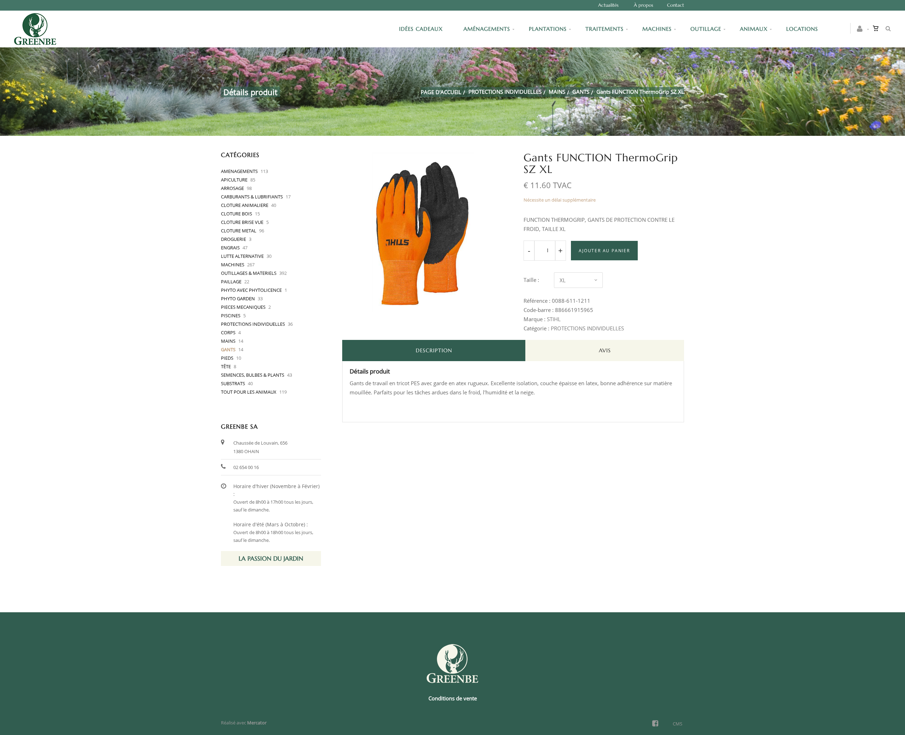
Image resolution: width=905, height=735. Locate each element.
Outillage (705, 28)
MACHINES (232, 264)
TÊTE (226, 366)
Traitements (604, 28)
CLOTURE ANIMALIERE (244, 205)
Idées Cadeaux (422, 28)
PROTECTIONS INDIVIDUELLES (505, 91)
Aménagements (486, 28)
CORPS (228, 332)
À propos (643, 5)
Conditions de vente (452, 698)
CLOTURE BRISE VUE (242, 222)
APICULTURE (234, 179)
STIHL (554, 319)
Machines (657, 28)
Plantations (548, 28)
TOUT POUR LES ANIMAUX (248, 392)
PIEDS (227, 358)
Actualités (608, 5)
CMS (677, 723)
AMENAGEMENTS (239, 171)
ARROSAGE (232, 188)
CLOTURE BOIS (236, 213)
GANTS (580, 91)
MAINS (557, 91)
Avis (605, 350)
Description (434, 350)
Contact (675, 5)
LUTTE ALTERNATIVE (242, 256)
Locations (802, 28)
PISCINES (230, 315)
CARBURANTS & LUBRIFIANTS (252, 196)
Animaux (753, 28)
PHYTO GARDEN (238, 298)
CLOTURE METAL (238, 230)
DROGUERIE (233, 239)
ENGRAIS (230, 247)
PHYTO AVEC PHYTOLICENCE (251, 290)
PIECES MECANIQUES (243, 307)
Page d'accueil (441, 92)
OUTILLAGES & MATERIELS (248, 273)
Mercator (257, 722)
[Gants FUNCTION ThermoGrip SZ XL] (422, 156)
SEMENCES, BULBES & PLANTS (252, 375)
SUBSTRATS (233, 383)
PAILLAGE (231, 281)
